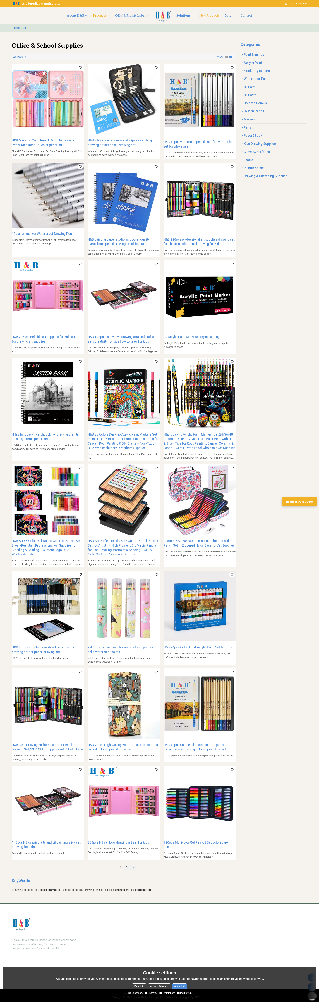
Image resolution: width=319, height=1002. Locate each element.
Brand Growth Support (163, 959)
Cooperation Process (271, 947)
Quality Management (270, 941)
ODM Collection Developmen (167, 941)
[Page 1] (114, 867)
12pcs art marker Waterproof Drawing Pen (42, 234)
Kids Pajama (103, 965)
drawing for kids (94, 889)
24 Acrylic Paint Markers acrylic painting (192, 337)
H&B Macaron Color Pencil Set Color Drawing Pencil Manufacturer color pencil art (43, 143)
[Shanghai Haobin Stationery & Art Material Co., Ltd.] (163, 15)
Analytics (153, 992)
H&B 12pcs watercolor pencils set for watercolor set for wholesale (198, 144)
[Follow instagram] (29, 964)
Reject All (139, 986)
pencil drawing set (50, 889)
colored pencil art (141, 889)
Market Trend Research (164, 929)
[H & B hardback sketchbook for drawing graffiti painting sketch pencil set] (48, 393)
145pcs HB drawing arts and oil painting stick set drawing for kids (46, 845)
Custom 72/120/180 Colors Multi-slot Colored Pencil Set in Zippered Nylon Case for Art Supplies (199, 543)
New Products (209, 15)
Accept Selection (159, 986)
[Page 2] (133, 867)
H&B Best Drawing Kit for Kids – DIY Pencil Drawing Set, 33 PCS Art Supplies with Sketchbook (47, 747)
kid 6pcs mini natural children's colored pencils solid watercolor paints (120, 649)
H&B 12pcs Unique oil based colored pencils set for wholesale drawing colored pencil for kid (197, 747)
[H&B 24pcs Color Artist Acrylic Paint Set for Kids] (200, 606)
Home (16, 28)
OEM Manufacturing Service (167, 947)
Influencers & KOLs (215, 947)
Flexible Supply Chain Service (167, 953)
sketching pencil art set (25, 889)
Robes (100, 953)
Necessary (137, 992)
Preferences (168, 992)
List (226, 56)
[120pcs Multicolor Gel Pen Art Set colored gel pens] (200, 801)
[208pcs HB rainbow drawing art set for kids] (124, 801)
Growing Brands (214, 929)
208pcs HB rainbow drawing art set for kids (118, 842)
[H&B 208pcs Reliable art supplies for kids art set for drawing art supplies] (48, 295)
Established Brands (215, 941)
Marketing (185, 992)
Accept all (179, 986)
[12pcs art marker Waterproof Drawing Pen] (48, 195)
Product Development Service (168, 935)
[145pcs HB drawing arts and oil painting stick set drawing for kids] (48, 801)
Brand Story (265, 929)
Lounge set (102, 941)
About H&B (75, 15)
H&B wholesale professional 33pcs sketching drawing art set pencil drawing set (120, 143)
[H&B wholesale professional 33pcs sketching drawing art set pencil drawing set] (124, 99)
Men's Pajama (104, 947)
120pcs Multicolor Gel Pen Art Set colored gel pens (196, 845)
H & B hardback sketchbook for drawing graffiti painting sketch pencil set (45, 437)
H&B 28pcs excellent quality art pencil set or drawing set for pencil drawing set (43, 649)
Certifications (266, 953)
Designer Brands (214, 935)
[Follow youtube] (15, 964)
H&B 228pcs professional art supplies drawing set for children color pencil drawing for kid (199, 242)
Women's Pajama (106, 929)
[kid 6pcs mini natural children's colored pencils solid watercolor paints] (124, 606)
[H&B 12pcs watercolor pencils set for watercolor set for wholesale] (200, 100)
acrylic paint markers (117, 889)
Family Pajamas (105, 959)
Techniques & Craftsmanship (167, 965)
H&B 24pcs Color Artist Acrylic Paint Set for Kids (198, 647)
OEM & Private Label (130, 15)
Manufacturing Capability (273, 935)
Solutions (183, 15)
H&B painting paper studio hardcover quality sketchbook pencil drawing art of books (119, 242)
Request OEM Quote (299, 501)
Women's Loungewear (109, 935)
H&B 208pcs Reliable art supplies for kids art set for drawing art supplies (46, 339)
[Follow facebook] (22, 964)
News (261, 959)
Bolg (228, 15)
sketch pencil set (73, 889)
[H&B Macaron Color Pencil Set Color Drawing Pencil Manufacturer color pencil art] (48, 99)
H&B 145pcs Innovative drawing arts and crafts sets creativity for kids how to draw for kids (121, 339)
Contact (246, 15)
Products (99, 15)
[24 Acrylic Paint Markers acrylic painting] (200, 295)
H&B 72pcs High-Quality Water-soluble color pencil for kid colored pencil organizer (123, 747)
